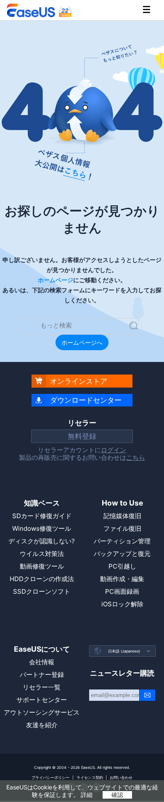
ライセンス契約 (90, 777)
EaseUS (39, 10)
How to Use (122, 502)
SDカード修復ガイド (41, 516)
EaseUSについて (42, 649)
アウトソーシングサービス (41, 712)
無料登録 (82, 436)
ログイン (113, 450)
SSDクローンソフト (41, 591)
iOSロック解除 (122, 604)
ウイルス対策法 (42, 554)
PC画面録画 (122, 591)
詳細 (87, 794)
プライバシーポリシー (50, 777)
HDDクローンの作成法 (42, 579)
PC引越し (122, 566)
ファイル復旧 (122, 528)
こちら (135, 457)
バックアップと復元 (122, 554)
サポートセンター (41, 700)
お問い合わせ (121, 777)
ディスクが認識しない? (41, 541)
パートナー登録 (42, 675)
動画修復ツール (42, 566)
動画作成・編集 (122, 579)
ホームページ (55, 280)
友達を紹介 (42, 725)
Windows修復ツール (41, 528)
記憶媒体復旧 (122, 516)
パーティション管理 (122, 541)
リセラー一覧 (42, 687)
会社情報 (41, 662)
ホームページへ (82, 342)
